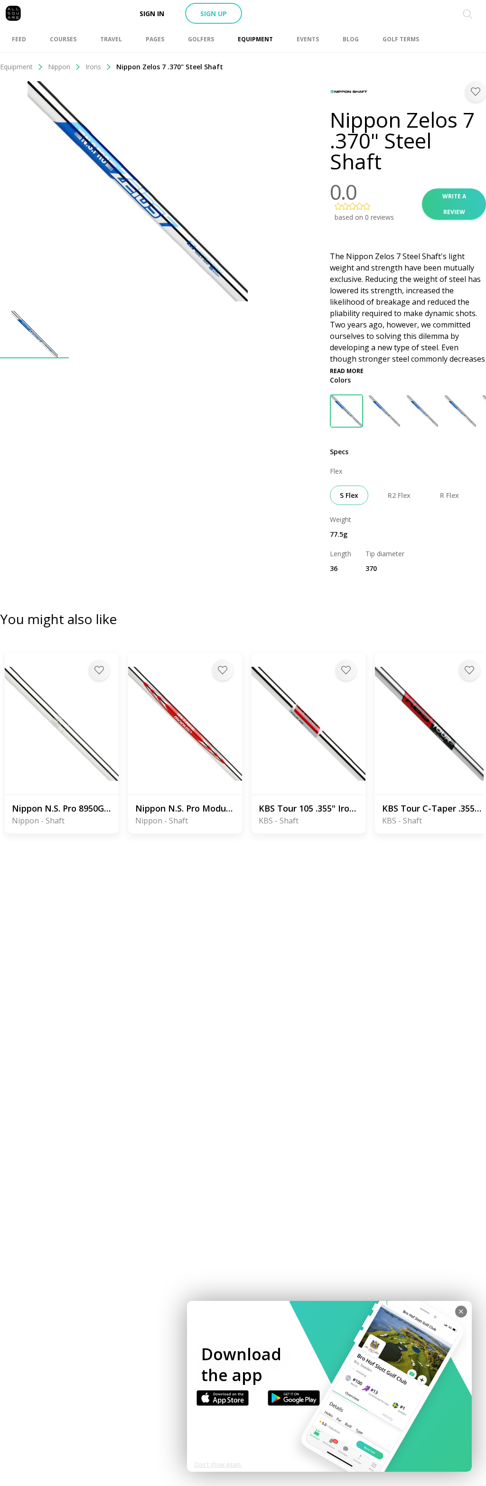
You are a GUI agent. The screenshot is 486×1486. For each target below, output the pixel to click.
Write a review (454, 204)
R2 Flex (399, 495)
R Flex (449, 495)
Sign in (152, 13)
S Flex (349, 495)
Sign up (213, 13)
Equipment (16, 66)
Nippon (59, 66)
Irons (93, 66)
